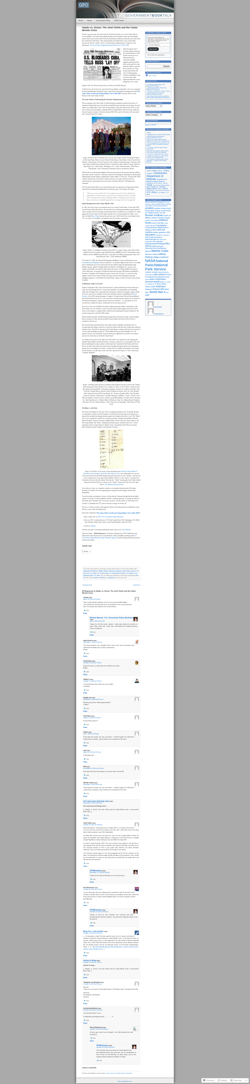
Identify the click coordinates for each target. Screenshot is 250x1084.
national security (151, 272)
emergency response (162, 235)
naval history (149, 274)
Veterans (161, 286)
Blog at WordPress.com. (125, 1081)
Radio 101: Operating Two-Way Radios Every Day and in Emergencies (157, 140)
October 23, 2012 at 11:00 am (92, 933)
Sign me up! (153, 49)
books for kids (160, 213)
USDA (153, 287)
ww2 (167, 292)
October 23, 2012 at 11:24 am (92, 889)
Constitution (161, 225)
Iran (154, 248)
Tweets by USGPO (150, 125)
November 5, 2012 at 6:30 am (92, 803)
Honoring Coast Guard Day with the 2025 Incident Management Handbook (158, 96)
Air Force (167, 202)
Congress (150, 173)
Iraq (158, 248)
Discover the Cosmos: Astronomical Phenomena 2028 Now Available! (157, 151)
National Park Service (156, 267)
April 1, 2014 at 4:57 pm (97, 621)
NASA (160, 188)
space (147, 279)
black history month (158, 211)
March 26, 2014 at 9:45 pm (91, 599)
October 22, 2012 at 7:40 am (92, 962)
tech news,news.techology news (96, 801)
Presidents (117, 571)
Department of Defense (90, 571)
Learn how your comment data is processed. (119, 1073)
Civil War (160, 223)
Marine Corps (159, 250)
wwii (147, 295)
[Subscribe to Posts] (146, 75)
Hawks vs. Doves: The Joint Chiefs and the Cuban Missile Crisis (157, 156)
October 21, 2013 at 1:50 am (92, 681)
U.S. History (161, 192)
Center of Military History (154, 170)
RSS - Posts (152, 75)
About (89, 20)
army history (149, 206)
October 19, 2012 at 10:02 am (92, 1010)
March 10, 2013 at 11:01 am (92, 752)
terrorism (149, 281)
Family (149, 185)
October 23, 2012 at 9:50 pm (99, 911)
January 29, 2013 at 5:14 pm (105, 1047)
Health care (154, 187)
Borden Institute (154, 215)
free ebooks (158, 241)
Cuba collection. (126, 530)
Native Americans (163, 272)
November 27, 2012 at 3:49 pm (99, 872)
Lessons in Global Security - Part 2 (158, 154)
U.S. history (149, 284)
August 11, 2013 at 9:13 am (92, 717)
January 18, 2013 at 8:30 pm (99, 1029)
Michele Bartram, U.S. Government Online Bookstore (111, 618)
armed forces (161, 204)
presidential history (162, 277)
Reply (85, 613)
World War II (157, 292)
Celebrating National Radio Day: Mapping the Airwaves (156, 88)
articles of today (89, 960)
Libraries (162, 187)
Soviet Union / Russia (129, 571)
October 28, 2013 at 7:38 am (92, 662)
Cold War (152, 225)
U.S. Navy (97, 575)
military (155, 254)
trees (162, 282)
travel (156, 281)
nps (155, 274)
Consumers (160, 173)
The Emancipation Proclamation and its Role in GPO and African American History (157, 144)
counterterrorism (151, 228)
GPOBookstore (96, 871)
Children (166, 171)
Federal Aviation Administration (153, 238)
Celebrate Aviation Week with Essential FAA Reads (155, 85)
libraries (148, 251)
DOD (168, 232)
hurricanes (149, 248)
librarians (163, 248)
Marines (148, 254)
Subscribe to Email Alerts (156, 33)
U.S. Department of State (117, 573)
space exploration (157, 279)
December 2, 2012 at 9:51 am (92, 784)
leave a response (100, 577)
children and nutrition (151, 220)
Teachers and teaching (162, 190)
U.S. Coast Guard (102, 573)
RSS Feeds (119, 20)
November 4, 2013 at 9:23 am (92, 642)
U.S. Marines (130, 573)
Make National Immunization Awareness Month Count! (155, 93)
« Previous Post (87, 585)
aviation (149, 208)
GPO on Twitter (152, 120)
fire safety (160, 239)
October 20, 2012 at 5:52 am (92, 984)
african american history (154, 202)
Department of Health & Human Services (156, 180)
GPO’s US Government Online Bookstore (110, 517)
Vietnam (148, 289)
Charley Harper (164, 218)
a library (92, 526)
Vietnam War (158, 289)
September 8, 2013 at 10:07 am (93, 699)
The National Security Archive (114, 484)
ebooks (165, 183)
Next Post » (137, 585)
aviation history (160, 208)
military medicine (161, 257)
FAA (146, 237)
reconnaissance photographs (90, 262)
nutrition (161, 274)
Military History (103, 571)
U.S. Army (93, 573)
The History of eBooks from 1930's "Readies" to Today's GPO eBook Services (157, 160)
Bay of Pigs (95, 216)
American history (150, 204)
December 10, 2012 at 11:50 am (93, 768)
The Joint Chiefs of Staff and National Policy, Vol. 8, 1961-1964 (109, 45)
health (153, 246)
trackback (111, 577)
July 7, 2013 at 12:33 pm (91, 734)
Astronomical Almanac (160, 206)
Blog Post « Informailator (93, 931)
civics (154, 223)
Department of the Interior (154, 183)
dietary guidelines (159, 232)
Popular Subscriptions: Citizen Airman (159, 91)
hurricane (159, 246)
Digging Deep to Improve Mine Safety (159, 134)
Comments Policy (103, 20)
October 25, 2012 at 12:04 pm (92, 824)
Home (80, 20)
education (150, 234)
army (169, 204)
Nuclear (111, 571)
